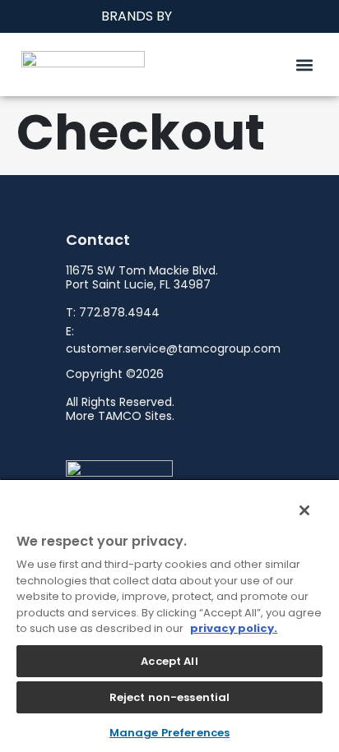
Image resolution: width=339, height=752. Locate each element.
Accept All (169, 661)
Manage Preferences (169, 732)
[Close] (296, 504)
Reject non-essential (169, 697)
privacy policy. (233, 628)
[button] (304, 64)
